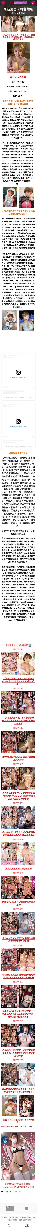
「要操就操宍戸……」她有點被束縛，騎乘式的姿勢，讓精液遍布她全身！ (18, 681)
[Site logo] (18, 2)
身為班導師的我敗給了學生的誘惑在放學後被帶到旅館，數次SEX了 (18, 1090)
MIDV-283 (18, 1060)
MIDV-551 (18, 803)
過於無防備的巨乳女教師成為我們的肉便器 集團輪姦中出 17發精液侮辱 (18, 833)
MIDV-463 (18, 909)
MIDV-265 (18, 1021)
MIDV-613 (18, 727)
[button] (2, 1163)
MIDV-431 (18, 945)
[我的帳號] (33, 3)
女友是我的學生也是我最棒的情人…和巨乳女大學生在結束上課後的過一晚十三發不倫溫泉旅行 (18, 1013)
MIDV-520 (18, 839)
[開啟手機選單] (3, 3)
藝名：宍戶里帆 (18, 76)
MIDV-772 (18, 649)
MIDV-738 (18, 688)
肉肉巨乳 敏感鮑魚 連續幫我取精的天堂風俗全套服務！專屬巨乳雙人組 (18, 976)
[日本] (26, 1208)
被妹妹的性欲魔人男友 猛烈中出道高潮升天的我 (18, 758)
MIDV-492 (18, 873)
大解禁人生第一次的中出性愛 (18, 868)
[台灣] (9, 1208)
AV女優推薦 (21, 13)
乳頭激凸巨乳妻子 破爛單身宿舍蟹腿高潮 (18, 903)
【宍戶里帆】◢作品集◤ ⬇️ (18, 645)
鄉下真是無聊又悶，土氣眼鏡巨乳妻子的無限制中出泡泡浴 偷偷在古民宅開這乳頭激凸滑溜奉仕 (18, 796)
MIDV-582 (18, 764)
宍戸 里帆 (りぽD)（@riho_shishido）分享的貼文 (18, 397)
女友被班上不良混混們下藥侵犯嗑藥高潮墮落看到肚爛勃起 (18, 940)
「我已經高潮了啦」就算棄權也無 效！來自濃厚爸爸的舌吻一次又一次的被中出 (18, 720)
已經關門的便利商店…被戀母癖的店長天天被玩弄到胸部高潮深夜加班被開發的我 (18, 1053)
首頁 (13, 13)
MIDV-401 (18, 981)
